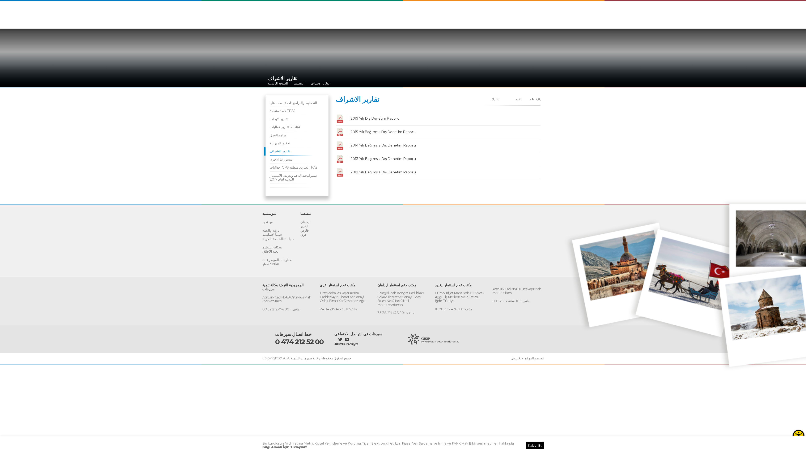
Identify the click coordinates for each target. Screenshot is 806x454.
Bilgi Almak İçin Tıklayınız (284, 447)
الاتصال (537, 20)
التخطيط (299, 83)
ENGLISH (501, 12)
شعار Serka (270, 264)
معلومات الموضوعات (277, 260)
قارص (304, 230)
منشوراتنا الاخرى (281, 159)
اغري (303, 235)
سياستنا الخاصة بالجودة (278, 239)
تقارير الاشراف (320, 83)
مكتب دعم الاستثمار (516, 20)
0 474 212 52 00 (299, 342)
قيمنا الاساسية (272, 235)
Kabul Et (535, 445)
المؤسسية (465, 20)
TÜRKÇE (484, 12)
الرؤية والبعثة (271, 230)
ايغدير (304, 226)
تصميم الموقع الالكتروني (527, 358)
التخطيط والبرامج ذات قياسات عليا (293, 103)
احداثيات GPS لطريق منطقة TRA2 (293, 167)
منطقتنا (479, 20)
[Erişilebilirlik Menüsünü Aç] (798, 435)
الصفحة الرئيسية (278, 83)
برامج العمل (278, 135)
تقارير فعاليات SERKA (285, 127)
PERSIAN (518, 12)
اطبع (519, 99)
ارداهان (305, 222)
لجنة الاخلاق (270, 251)
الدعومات (494, 20)
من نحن (267, 222)
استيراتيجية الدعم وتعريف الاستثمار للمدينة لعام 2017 (294, 177)
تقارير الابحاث (279, 119)
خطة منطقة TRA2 (282, 111)
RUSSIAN (535, 12)
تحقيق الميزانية (280, 143)
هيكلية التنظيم (272, 247)
